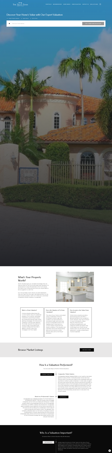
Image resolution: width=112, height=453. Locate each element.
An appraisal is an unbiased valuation (33, 398)
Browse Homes (87, 349)
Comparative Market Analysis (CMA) (68, 376)
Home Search (66, 4)
